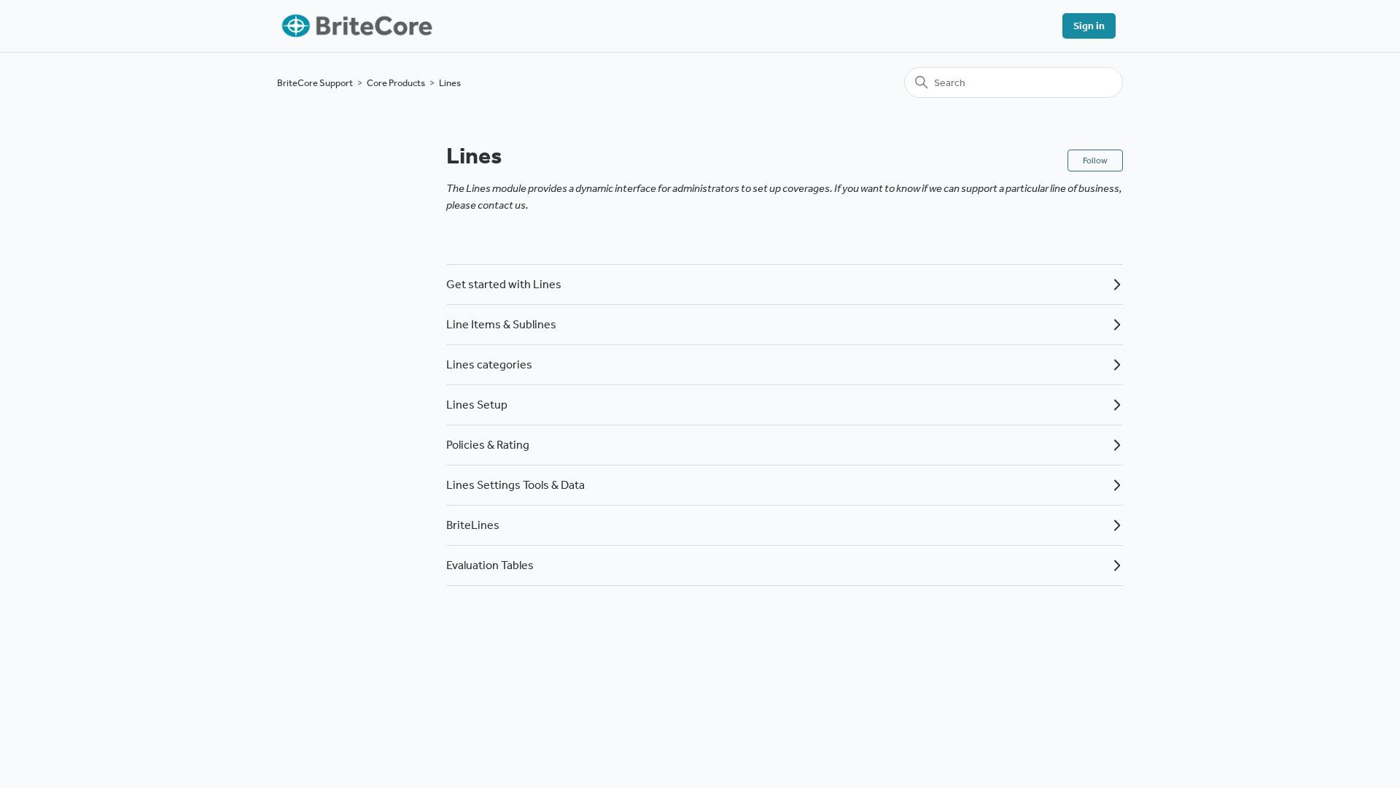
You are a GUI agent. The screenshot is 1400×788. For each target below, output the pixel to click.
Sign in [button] (1089, 26)
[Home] (355, 25)
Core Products (396, 82)
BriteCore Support (315, 82)
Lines (450, 82)
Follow (1095, 160)
